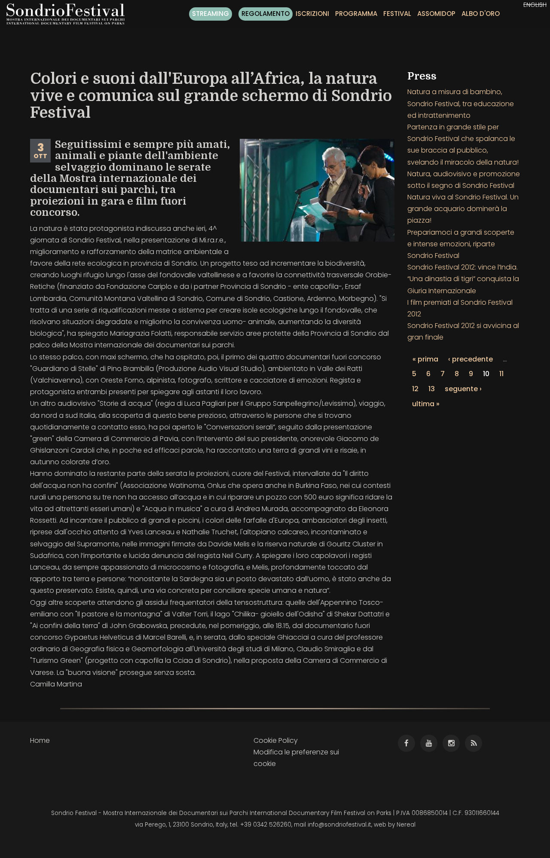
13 (431, 389)
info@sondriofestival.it (339, 825)
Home (40, 740)
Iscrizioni (312, 13)
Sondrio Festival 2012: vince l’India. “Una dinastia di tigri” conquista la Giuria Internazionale (463, 278)
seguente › (463, 389)
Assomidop (436, 13)
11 (501, 374)
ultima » (426, 404)
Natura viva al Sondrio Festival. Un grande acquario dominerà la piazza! (463, 208)
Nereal (406, 825)
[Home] (68, 14)
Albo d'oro (480, 13)
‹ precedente (470, 359)
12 (415, 389)
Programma (356, 13)
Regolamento (265, 13)
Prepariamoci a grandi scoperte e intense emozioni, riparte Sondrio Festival (460, 243)
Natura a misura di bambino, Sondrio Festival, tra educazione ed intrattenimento (460, 103)
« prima (425, 359)
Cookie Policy (276, 740)
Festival (397, 13)
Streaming (210, 13)
